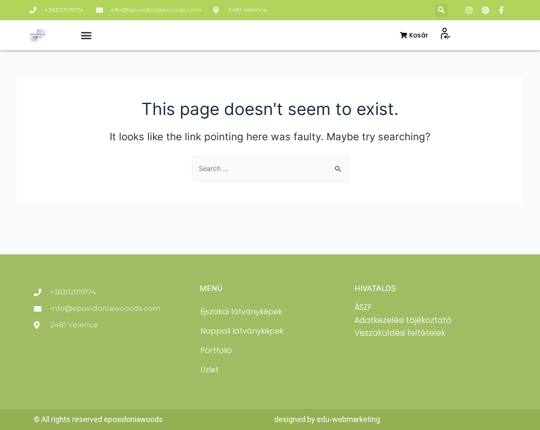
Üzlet (209, 369)
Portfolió (216, 350)
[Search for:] (270, 168)
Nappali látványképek (242, 331)
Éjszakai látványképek (241, 311)
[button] (441, 10)
